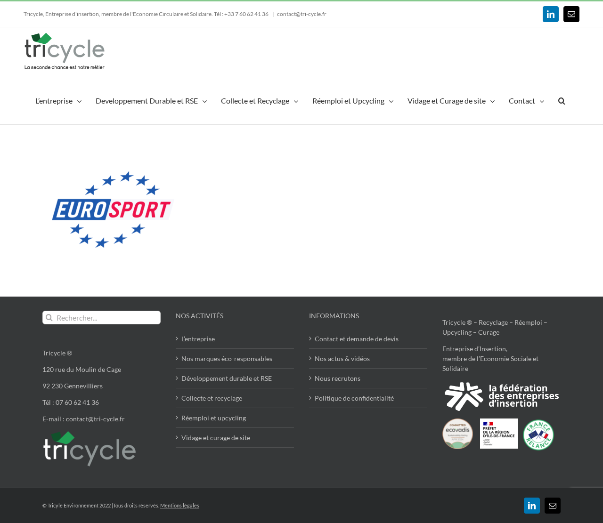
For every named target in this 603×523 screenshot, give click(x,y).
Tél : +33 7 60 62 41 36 (241, 13)
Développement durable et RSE (226, 378)
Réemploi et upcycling (213, 418)
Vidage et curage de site (215, 438)
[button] (561, 99)
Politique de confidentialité (354, 398)
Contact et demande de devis (357, 339)
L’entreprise (198, 339)
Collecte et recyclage (211, 398)
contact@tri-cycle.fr (301, 13)
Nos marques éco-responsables (226, 358)
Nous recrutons (337, 378)
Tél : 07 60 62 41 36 (70, 402)
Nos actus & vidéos (342, 358)
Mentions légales (179, 505)
